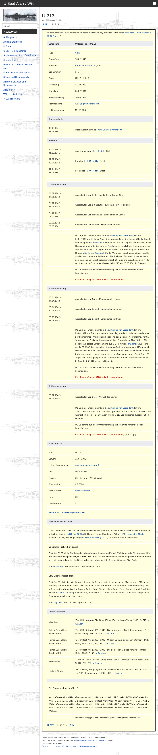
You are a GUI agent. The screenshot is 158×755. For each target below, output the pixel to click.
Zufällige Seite (13, 98)
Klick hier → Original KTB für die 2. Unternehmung (99, 377)
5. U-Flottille (99, 151)
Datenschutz (47, 746)
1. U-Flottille (92, 161)
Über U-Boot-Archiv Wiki (66, 746)
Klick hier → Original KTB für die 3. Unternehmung (99, 434)
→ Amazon (108, 633)
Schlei (87, 253)
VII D (77, 53)
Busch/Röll (58, 566)
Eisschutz (97, 242)
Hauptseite (11, 37)
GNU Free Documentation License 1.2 (91, 740)
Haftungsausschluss (88, 746)
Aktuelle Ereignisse (12, 41)
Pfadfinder (133, 344)
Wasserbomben (82, 490)
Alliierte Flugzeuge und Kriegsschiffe (14, 83)
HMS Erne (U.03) (74, 534)
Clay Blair (57, 602)
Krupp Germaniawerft (85, 65)
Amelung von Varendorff (87, 103)
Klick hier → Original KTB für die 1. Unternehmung (99, 279)
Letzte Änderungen (15, 94)
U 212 (45, 24)
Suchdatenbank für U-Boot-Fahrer (20, 55)
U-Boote (7, 46)
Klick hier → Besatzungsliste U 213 (67, 512)
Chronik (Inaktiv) (11, 59)
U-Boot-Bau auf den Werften (17, 72)
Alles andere (9, 89)
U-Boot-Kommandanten (15, 50)
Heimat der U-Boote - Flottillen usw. (18, 66)
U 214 (66, 24)
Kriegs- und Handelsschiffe (16, 76)
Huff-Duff (64, 592)
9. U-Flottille (92, 170)
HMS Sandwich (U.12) (95, 537)
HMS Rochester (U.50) (132, 534)
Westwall (99, 253)
